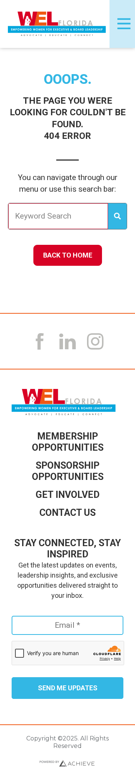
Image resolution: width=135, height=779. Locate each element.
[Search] (117, 216)
